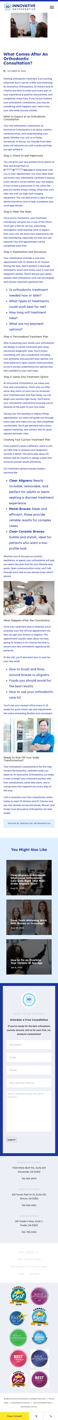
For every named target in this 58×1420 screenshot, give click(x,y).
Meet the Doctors (29, 1259)
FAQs (21, 1274)
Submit (11, 1139)
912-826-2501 (29, 1205)
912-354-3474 (29, 1178)
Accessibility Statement (20, 1403)
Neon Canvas (32, 1407)
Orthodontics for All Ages (29, 1266)
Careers (34, 1274)
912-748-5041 (29, 1232)
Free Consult (14, 1416)
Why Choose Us (29, 1252)
